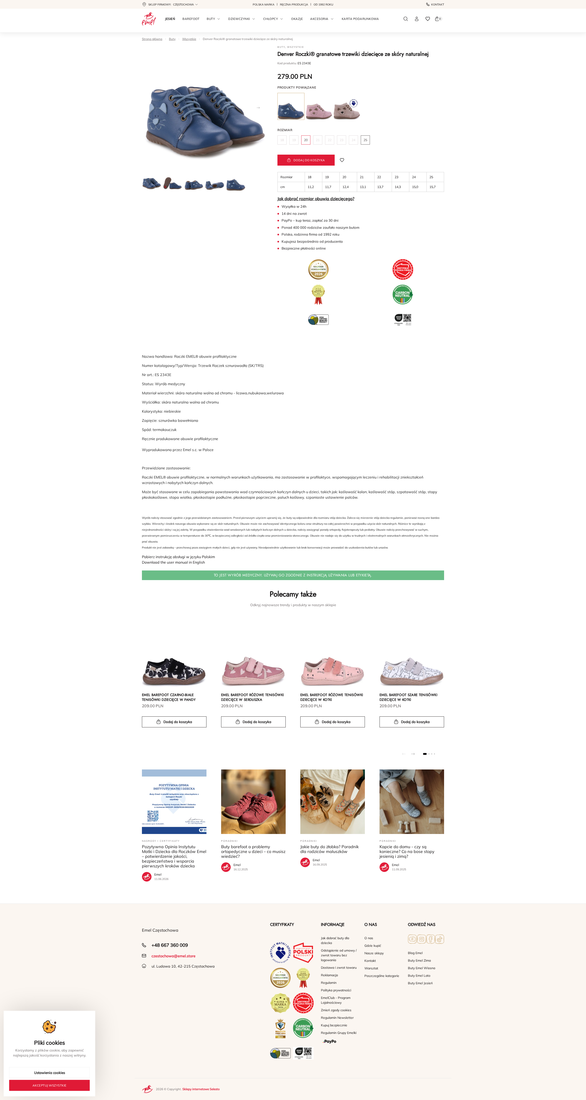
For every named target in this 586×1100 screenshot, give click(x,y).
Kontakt (437, 4)
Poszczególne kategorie (381, 976)
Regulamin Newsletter (337, 1018)
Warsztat (371, 968)
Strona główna (152, 39)
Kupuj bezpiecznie (334, 1025)
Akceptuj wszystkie (50, 1085)
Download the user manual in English (173, 562)
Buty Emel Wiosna (421, 968)
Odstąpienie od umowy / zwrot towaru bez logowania (339, 955)
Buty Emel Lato (419, 976)
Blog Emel (415, 953)
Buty (172, 39)
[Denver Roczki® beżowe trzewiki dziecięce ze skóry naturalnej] (346, 106)
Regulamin (328, 983)
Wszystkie (189, 39)
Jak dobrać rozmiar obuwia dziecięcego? (315, 198)
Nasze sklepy (374, 953)
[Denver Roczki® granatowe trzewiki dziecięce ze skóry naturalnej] (290, 106)
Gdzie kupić (372, 946)
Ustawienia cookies (49, 1072)
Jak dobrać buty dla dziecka (335, 940)
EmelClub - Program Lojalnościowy (335, 1000)
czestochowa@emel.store (173, 956)
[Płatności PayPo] (339, 1042)
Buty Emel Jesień (420, 983)
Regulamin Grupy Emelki (338, 1033)
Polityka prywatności (336, 990)
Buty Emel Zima (419, 960)
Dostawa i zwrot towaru (339, 968)
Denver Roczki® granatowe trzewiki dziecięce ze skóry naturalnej (248, 39)
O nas (368, 938)
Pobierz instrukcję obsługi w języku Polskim (178, 556)
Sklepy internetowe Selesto (201, 1089)
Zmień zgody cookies (336, 1010)
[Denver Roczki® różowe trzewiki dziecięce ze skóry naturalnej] (318, 106)
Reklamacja (329, 975)
